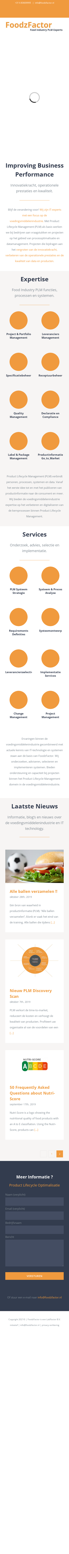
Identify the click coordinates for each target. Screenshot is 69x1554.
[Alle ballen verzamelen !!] (34, 866)
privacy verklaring (50, 1325)
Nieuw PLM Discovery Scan (29, 961)
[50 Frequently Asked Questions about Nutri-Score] (34, 1064)
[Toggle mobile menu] (62, 34)
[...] (53, 922)
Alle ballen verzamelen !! (29, 866)
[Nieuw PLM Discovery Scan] (34, 960)
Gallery (40, 866)
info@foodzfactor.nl (44, 2)
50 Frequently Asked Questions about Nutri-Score (29, 1065)
